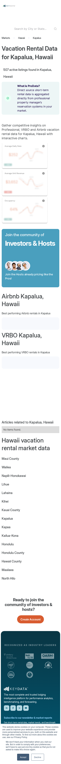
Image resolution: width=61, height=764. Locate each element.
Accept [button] (23, 757)
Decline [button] (37, 757)
